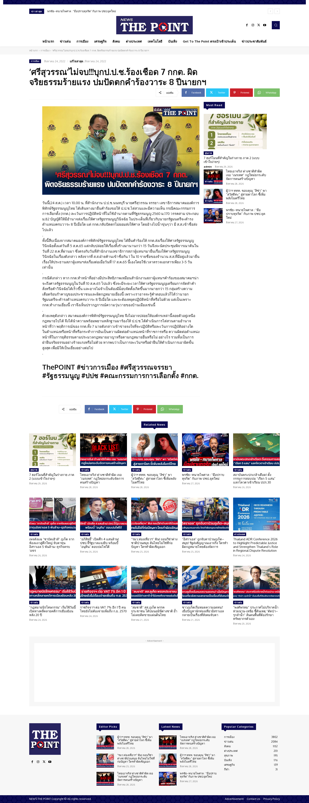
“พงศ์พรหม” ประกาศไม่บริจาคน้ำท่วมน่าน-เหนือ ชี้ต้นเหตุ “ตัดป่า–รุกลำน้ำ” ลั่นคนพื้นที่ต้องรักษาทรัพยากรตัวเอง (255, 613)
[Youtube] (265, 25)
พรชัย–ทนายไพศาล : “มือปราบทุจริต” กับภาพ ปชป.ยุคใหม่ (81, 11)
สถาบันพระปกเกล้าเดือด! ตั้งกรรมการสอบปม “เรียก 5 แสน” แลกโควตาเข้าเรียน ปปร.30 (254, 478)
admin (208, 166)
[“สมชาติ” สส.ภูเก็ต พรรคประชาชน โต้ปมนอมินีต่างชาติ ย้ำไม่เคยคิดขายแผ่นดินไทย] (154, 582)
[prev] (270, 11)
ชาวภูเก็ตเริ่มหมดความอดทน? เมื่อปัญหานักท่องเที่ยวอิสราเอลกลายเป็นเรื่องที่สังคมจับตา (203, 611)
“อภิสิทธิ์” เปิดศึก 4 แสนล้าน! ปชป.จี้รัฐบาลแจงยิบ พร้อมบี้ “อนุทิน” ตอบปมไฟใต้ (99, 543)
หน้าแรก (33, 50)
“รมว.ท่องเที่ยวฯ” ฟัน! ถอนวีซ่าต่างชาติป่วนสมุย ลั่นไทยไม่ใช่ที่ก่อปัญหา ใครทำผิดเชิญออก (154, 543)
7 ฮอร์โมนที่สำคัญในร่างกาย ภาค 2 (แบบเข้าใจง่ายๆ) (231, 160)
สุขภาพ (208, 153)
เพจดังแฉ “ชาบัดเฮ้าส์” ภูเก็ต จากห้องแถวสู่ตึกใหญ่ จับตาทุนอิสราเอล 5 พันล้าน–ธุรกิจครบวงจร (51, 545)
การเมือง (45, 50)
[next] (277, 11)
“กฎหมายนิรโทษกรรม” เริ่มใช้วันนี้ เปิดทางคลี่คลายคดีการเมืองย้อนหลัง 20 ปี (52, 611)
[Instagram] (253, 25)
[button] (276, 25)
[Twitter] (259, 25)
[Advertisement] (154, 672)
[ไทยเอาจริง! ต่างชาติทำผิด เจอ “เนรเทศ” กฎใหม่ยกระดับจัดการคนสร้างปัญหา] (213, 177)
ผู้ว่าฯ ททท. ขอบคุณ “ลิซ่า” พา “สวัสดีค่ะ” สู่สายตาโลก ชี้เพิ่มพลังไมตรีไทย (246, 194)
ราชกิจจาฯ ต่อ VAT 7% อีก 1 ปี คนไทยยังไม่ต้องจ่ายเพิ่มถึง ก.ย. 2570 (103, 609)
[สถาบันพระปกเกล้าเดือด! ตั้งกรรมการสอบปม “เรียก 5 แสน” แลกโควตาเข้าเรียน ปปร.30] (256, 449)
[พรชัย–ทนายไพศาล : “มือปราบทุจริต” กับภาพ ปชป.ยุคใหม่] (213, 215)
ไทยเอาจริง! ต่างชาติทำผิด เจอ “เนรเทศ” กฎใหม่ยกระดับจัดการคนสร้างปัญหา (246, 175)
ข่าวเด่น (209, 181)
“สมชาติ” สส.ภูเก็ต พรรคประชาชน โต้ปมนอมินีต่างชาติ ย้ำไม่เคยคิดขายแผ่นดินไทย (154, 611)
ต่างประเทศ (239, 534)
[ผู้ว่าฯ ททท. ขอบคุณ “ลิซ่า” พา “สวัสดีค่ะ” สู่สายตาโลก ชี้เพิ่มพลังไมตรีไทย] (213, 196)
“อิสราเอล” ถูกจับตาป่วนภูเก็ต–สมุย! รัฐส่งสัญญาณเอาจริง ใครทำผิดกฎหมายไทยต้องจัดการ (205, 543)
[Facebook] (247, 25)
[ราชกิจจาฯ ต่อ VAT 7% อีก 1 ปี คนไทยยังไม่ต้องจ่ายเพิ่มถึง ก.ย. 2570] (103, 582)
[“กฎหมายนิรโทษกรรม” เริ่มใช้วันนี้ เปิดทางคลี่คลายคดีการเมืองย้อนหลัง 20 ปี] (52, 582)
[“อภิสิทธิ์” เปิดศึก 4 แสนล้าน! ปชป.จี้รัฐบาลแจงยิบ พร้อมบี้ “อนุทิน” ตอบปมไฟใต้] (103, 514)
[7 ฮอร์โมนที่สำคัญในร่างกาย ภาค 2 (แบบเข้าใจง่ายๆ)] (235, 131)
